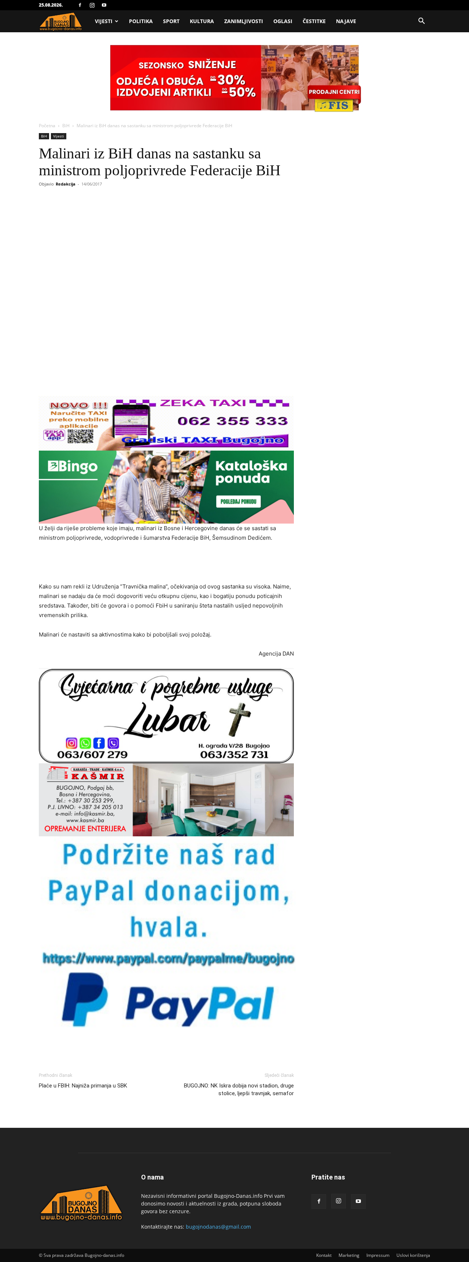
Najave (346, 21)
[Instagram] (91, 5)
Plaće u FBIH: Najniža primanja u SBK (83, 1085)
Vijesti (103, 21)
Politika (141, 21)
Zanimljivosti (243, 21)
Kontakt (324, 1255)
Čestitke (314, 21)
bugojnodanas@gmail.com (218, 1226)
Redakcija (65, 184)
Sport (171, 21)
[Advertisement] (166, 563)
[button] (421, 21)
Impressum (377, 1255)
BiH (66, 125)
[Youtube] (104, 5)
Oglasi (282, 21)
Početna (47, 125)
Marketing (349, 1255)
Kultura (202, 21)
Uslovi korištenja (413, 1255)
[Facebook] (79, 5)
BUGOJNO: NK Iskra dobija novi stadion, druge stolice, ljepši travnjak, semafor (239, 1089)
